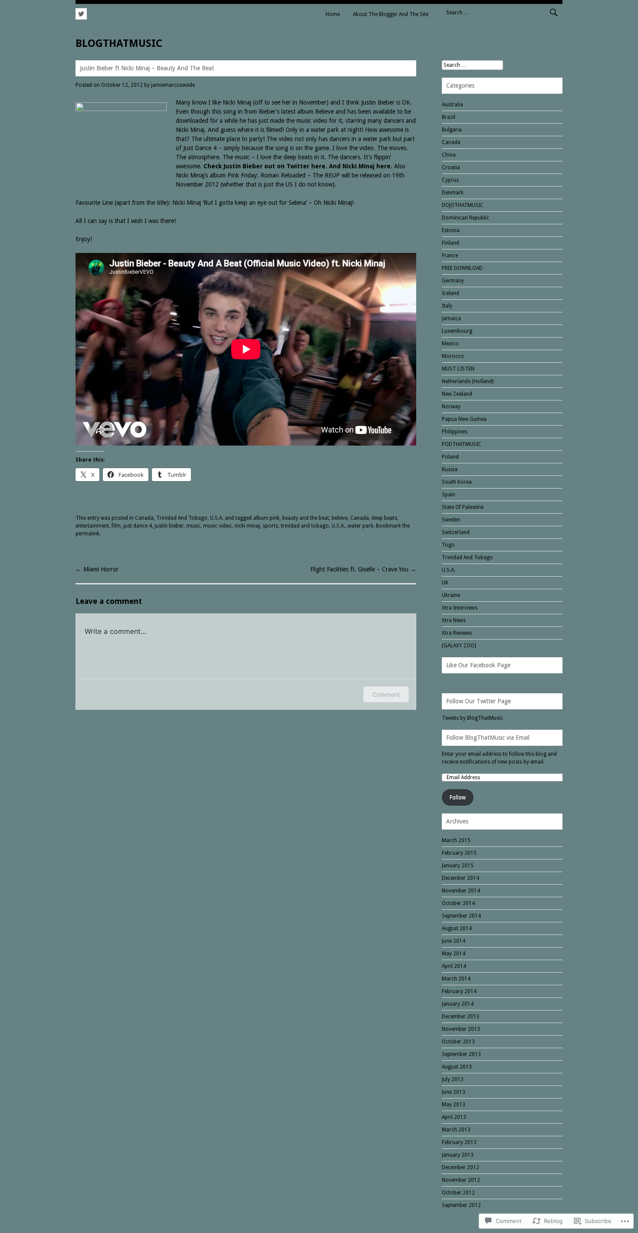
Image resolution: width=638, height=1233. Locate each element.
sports (270, 526)
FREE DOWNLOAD (462, 268)
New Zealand (457, 394)
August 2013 (457, 1067)
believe (340, 518)
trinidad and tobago (305, 526)
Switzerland (456, 532)
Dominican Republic (465, 218)
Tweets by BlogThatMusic (472, 718)
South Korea (457, 482)
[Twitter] (81, 12)
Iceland (450, 293)
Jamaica (451, 318)
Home (333, 14)
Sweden (451, 520)
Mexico (450, 344)
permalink (87, 534)
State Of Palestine (462, 507)
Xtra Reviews (457, 633)
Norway (451, 406)
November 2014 (461, 891)
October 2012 (458, 1193)
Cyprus (450, 180)
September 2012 (461, 1205)
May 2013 (453, 1105)
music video (217, 526)
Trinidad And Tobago (181, 518)
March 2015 (456, 840)
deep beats (384, 518)
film (116, 526)
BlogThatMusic (119, 43)
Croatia (451, 167)
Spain (448, 495)
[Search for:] (501, 12)
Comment (386, 694)
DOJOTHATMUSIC (462, 205)
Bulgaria (452, 130)
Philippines (454, 432)
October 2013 (458, 1042)
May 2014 (453, 954)
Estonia (451, 230)
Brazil (448, 117)
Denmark (453, 193)
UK (445, 583)
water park (360, 526)
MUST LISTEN (458, 369)
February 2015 (459, 853)
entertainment (92, 526)
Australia (452, 105)
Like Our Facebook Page (478, 665)
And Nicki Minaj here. (360, 166)
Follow (458, 797)
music (193, 526)
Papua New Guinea (464, 419)
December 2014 (460, 878)
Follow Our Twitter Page (478, 701)
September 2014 (461, 916)
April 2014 (454, 966)
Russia (449, 469)
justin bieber (169, 526)
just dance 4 (137, 526)
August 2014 (457, 928)
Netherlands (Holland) (467, 381)
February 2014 (459, 991)
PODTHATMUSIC (461, 444)
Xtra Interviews (459, 608)
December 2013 (460, 1016)
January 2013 (458, 1155)
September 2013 (461, 1054)
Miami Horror (97, 569)
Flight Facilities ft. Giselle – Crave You (363, 569)
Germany (453, 281)
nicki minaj (247, 526)
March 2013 (456, 1130)
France (450, 256)
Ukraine (451, 595)
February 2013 (459, 1142)
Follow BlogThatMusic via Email (487, 737)
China (449, 155)
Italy (447, 306)
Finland (450, 243)
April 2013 (454, 1117)
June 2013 (453, 1092)
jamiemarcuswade (173, 85)
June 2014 (453, 941)
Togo (448, 545)
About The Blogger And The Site (390, 14)
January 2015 (458, 865)
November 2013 (461, 1029)
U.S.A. (217, 518)
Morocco (453, 356)
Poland (450, 457)
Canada (144, 518)
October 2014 (458, 903)
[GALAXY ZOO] (459, 646)
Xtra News (454, 620)
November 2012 (461, 1180)
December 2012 (460, 1167)
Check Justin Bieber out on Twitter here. (264, 166)
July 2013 (453, 1079)
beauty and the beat (305, 518)
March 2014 (456, 979)
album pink (266, 518)
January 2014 (458, 1004)
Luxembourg (457, 331)
